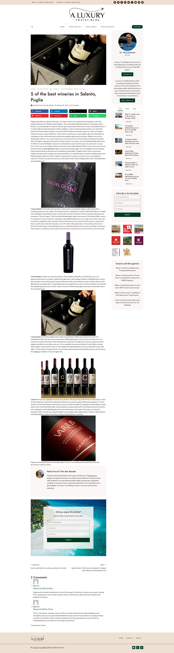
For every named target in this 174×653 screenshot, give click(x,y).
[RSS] (142, 2)
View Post (129, 122)
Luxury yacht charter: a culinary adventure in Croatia (48, 566)
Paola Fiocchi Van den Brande (44, 105)
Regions (56, 89)
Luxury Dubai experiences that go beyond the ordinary (132, 153)
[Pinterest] (128, 2)
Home (121, 644)
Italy (51, 89)
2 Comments (75, 105)
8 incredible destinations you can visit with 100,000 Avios (132, 177)
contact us (50, 488)
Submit (68, 540)
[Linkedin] (125, 2)
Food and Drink (42, 89)
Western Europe (79, 89)
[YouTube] (139, 2)
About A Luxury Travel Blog (43, 2)
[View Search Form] (32, 27)
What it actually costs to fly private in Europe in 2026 (132, 116)
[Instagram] (135, 2)
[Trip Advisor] (132, 2)
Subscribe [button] (137, 27)
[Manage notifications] (169, 648)
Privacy (139, 644)
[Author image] (32, 105)
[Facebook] (118, 2)
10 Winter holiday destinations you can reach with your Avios (132, 142)
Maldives (37, 352)
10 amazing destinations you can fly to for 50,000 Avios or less (132, 129)
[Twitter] (121, 2)
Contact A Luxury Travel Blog (68, 2)
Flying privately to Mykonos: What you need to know (131, 165)
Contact (129, 644)
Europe (33, 89)
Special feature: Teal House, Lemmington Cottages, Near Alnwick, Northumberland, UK (89, 567)
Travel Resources (107, 27)
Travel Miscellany (66, 89)
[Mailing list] (115, 2)
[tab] (120, 109)
